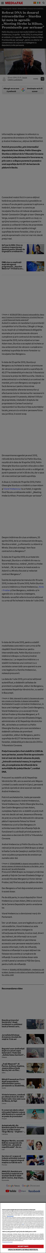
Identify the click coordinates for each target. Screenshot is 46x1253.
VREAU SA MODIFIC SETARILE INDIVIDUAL (23, 1249)
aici (23, 1224)
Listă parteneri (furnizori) (7, 1242)
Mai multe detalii (10, 1216)
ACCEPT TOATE (23, 1246)
